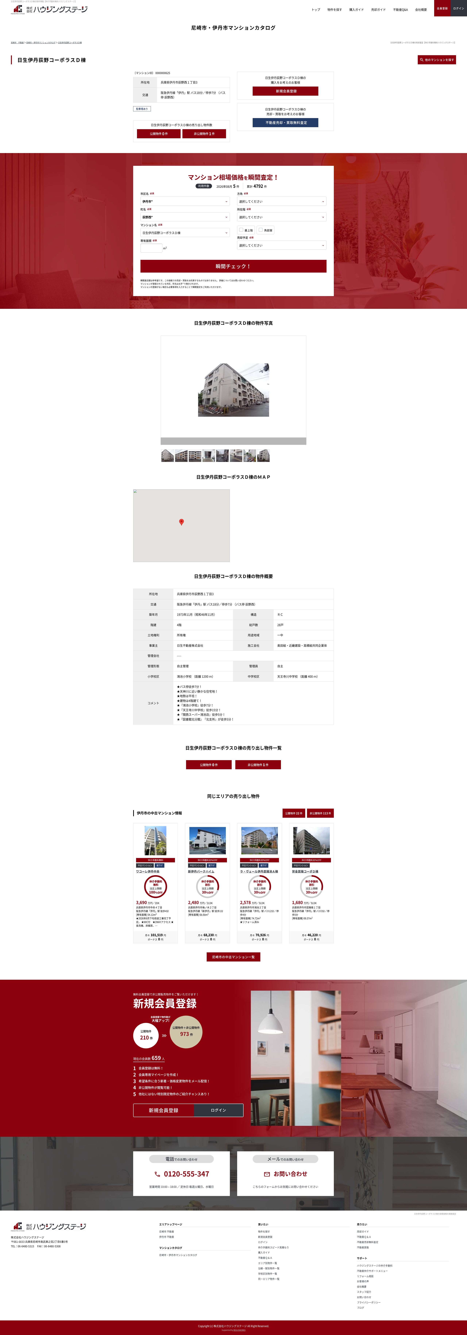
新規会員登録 (265, 1236)
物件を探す (334, 9)
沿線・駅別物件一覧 (268, 1268)
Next (313, 391)
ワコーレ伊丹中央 (147, 871)
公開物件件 (159, 133)
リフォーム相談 (365, 1276)
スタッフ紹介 (364, 1291)
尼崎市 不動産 (17, 42)
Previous (155, 391)
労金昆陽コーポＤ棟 (305, 871)
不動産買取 (363, 1247)
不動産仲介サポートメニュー (372, 1271)
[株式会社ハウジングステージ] (49, 14)
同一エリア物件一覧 (268, 1279)
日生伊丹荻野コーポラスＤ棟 (70, 42)
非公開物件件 (204, 133)
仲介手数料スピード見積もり (273, 1247)
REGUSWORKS (240, 1330)
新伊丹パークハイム (201, 871)
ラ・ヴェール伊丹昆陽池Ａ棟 (259, 871)
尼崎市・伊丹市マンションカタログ (40, 42)
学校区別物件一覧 (267, 1273)
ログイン (263, 1242)
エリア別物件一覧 (267, 1263)
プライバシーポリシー (369, 1302)
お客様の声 (363, 1281)
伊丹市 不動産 (166, 1236)
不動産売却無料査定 (367, 1242)
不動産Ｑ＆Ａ (265, 1257)
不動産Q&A (400, 9)
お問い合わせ (364, 1297)
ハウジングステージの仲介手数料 (375, 1265)
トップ (315, 9)
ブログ (360, 1307)
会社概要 (421, 9)
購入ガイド (356, 9)
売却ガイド (378, 9)
